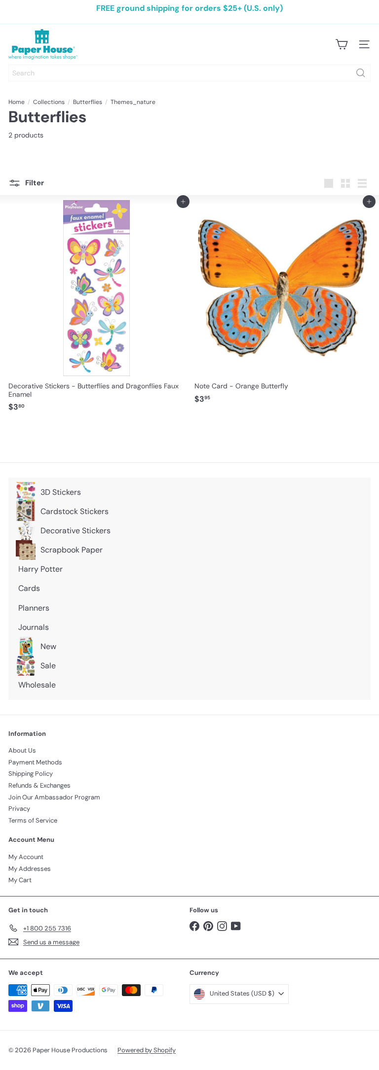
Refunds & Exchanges (39, 785)
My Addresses (29, 868)
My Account (25, 857)
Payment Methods (35, 762)
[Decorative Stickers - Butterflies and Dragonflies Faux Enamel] (96, 309)
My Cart (20, 880)
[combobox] (189, 73)
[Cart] (341, 44)
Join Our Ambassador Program (54, 797)
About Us (22, 750)
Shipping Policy (30, 773)
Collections (49, 102)
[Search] (361, 73)
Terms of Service (32, 820)
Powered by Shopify (146, 1050)
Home (16, 102)
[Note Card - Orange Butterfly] (282, 305)
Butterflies (87, 102)
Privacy (19, 808)
